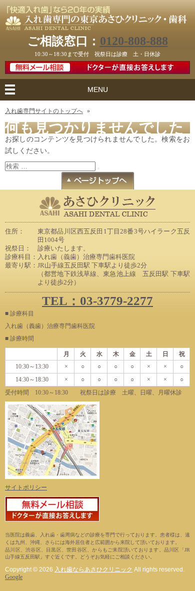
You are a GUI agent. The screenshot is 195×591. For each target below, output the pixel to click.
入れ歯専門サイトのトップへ (44, 111)
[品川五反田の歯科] (97, 25)
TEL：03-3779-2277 (97, 301)
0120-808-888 (134, 41)
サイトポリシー (26, 487)
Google (13, 577)
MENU (98, 90)
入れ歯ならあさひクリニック (93, 569)
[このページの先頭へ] (98, 184)
